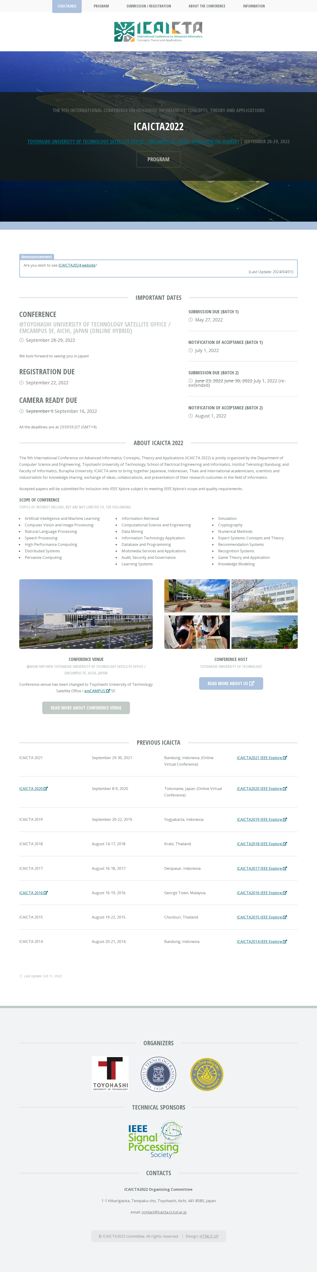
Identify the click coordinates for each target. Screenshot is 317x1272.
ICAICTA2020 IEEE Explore (260, 788)
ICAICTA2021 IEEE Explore (260, 757)
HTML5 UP (209, 1236)
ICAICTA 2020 (31, 788)
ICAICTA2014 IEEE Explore (260, 941)
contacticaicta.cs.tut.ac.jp (164, 1212)
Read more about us (228, 683)
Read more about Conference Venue (86, 708)
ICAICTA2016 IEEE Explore (260, 892)
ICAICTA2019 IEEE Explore (260, 819)
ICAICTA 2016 (31, 892)
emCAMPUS (95, 690)
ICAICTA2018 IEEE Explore (260, 843)
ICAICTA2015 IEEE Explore (260, 917)
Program (158, 159)
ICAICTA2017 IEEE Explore (260, 868)
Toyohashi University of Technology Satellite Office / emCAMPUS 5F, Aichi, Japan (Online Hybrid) (133, 141)
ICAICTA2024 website (76, 265)
